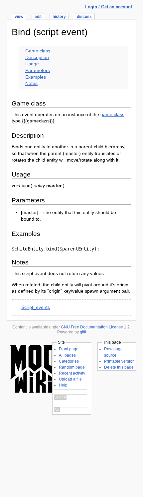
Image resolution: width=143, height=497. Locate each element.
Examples (35, 77)
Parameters (37, 70)
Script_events (35, 307)
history (59, 16)
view (19, 16)
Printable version (119, 361)
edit (38, 16)
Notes (31, 83)
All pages (67, 355)
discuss (84, 16)
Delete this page (119, 367)
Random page (72, 367)
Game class (37, 50)
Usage (32, 63)
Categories (69, 361)
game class (112, 114)
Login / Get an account (108, 6)
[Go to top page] (33, 394)
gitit (83, 332)
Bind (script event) (49, 32)
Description (37, 57)
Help (63, 385)
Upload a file (70, 379)
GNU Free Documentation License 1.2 (95, 327)
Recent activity (72, 373)
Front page (68, 349)
